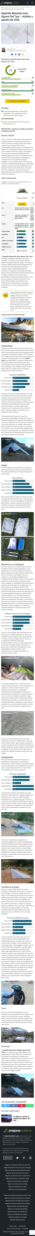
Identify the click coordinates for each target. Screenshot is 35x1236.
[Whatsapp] (23, 54)
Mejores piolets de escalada (18, 1217)
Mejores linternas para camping (17, 1181)
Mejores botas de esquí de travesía (17, 1173)
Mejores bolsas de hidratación (17, 1212)
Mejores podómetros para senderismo (17, 1176)
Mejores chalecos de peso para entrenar (17, 1198)
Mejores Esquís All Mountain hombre (18, 1201)
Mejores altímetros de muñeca (17, 1214)
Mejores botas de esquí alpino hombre (17, 1170)
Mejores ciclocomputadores (18, 1189)
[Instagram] (30, 1158)
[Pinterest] (19, 54)
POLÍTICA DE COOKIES (13, 1228)
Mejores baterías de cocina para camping (17, 1167)
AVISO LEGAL (13, 1226)
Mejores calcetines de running (17, 1184)
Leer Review (23, 250)
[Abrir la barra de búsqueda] (27, 2)
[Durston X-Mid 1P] (22, 190)
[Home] (2, 7)
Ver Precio (22, 204)
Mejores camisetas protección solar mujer (17, 1195)
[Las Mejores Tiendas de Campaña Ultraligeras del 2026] (8, 1118)
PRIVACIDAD (22, 1226)
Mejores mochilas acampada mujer (17, 1178)
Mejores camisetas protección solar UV (17, 1165)
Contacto (8, 1158)
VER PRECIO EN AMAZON (17, 101)
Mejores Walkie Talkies (17, 1220)
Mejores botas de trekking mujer (17, 1206)
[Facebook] (12, 54)
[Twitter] (16, 54)
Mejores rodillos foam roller (17, 1186)
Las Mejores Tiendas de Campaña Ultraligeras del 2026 (21, 1118)
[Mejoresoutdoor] (9, 3)
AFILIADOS (25, 1228)
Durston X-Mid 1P (22, 198)
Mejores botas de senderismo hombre (17, 1203)
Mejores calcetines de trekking (17, 1209)
